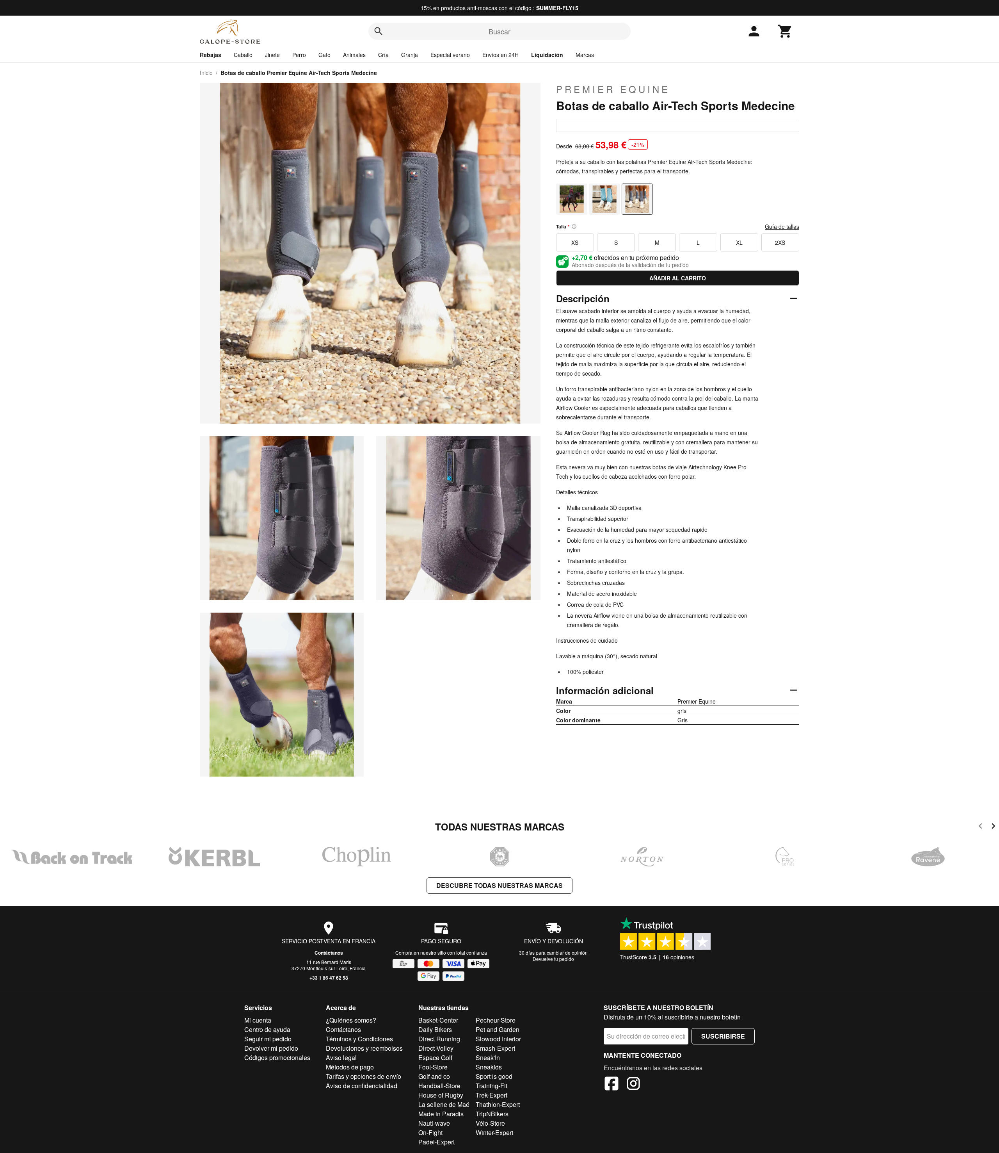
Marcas (585, 55)
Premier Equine (613, 89)
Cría (383, 55)
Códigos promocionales (277, 1057)
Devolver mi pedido (271, 1048)
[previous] (980, 827)
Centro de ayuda (267, 1029)
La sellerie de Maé (443, 1104)
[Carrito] (785, 31)
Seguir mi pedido (268, 1038)
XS (574, 242)
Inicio (206, 73)
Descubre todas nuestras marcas (499, 885)
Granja (409, 55)
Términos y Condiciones (359, 1038)
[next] (993, 827)
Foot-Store (433, 1066)
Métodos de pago (350, 1066)
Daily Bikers (435, 1029)
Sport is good (494, 1076)
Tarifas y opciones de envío (363, 1076)
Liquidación (547, 55)
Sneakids (489, 1066)
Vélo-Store (490, 1123)
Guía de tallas (782, 226)
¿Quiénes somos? (351, 1020)
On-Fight (430, 1132)
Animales (354, 55)
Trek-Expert (491, 1095)
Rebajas (210, 55)
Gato (324, 55)
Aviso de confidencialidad (361, 1085)
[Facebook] (611, 1085)
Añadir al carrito (677, 278)
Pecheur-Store (495, 1020)
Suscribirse (723, 1036)
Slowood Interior (498, 1038)
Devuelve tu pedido (553, 958)
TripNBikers (492, 1113)
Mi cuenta (257, 1020)
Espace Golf (435, 1057)
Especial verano (450, 55)
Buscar (499, 31)
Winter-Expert (494, 1132)
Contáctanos (329, 953)
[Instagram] (633, 1085)
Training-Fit (491, 1085)
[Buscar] (378, 31)
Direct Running (439, 1038)
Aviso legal (341, 1057)
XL (739, 242)
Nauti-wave (434, 1123)
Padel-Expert (436, 1141)
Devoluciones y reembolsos (364, 1048)
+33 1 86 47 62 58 (328, 977)
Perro (299, 55)
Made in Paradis (441, 1113)
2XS (780, 242)
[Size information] (574, 226)
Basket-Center (438, 1020)
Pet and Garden (497, 1029)
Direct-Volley (435, 1048)
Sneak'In (488, 1057)
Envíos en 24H (500, 55)
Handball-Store (439, 1085)
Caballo (243, 55)
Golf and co (434, 1076)
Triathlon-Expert (498, 1104)
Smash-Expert (495, 1048)
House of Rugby (440, 1095)
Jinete (272, 55)
